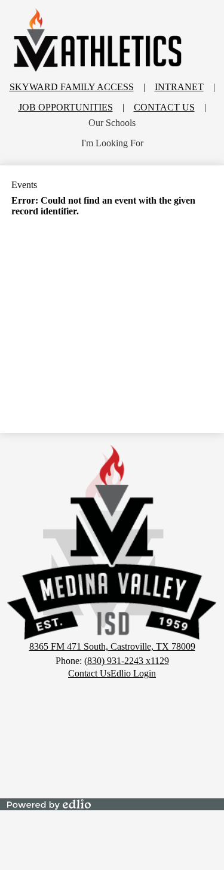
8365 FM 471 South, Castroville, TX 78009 (112, 646)
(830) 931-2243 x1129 (126, 661)
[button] (112, 123)
